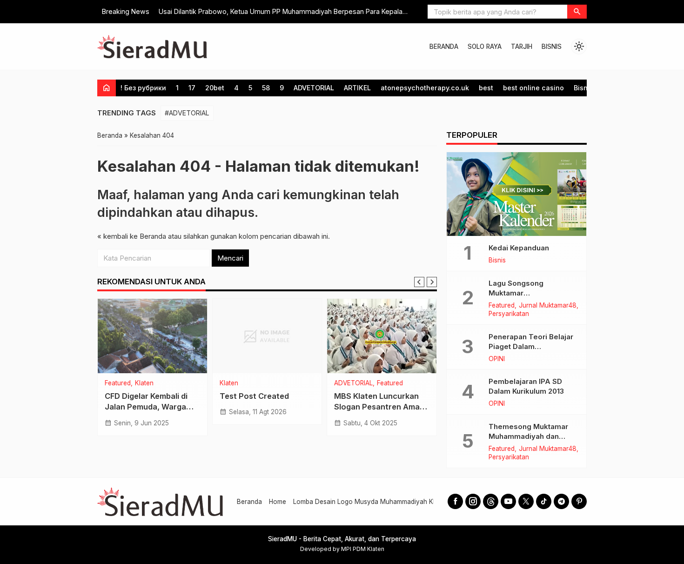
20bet (214, 88)
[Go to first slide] (432, 282)
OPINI (497, 359)
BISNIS (552, 46)
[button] (577, 12)
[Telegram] (561, 501)
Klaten (144, 383)
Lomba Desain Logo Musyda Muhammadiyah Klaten (370, 501)
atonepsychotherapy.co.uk (425, 88)
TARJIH (521, 46)
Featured (118, 383)
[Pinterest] (579, 501)
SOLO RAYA (485, 46)
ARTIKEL (357, 88)
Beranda (249, 501)
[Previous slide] (419, 282)
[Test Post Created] (267, 336)
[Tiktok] (543, 501)
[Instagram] (473, 501)
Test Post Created (254, 396)
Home (277, 501)
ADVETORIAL (314, 88)
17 (191, 88)
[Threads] (490, 501)
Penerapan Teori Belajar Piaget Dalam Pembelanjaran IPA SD (531, 346)
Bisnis (583, 88)
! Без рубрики (143, 88)
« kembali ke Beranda (131, 236)
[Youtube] (508, 501)
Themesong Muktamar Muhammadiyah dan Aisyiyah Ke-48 (528, 436)
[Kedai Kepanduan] (516, 194)
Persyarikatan (509, 314)
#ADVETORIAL (187, 113)
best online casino (533, 88)
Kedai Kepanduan (519, 247)
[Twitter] (526, 501)
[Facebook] (455, 501)
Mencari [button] (230, 258)
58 (266, 88)
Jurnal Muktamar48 (548, 305)
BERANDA (443, 46)
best (486, 88)
